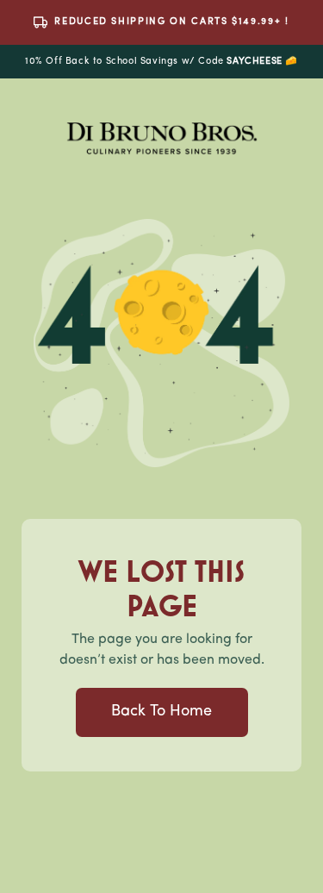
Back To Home (161, 712)
